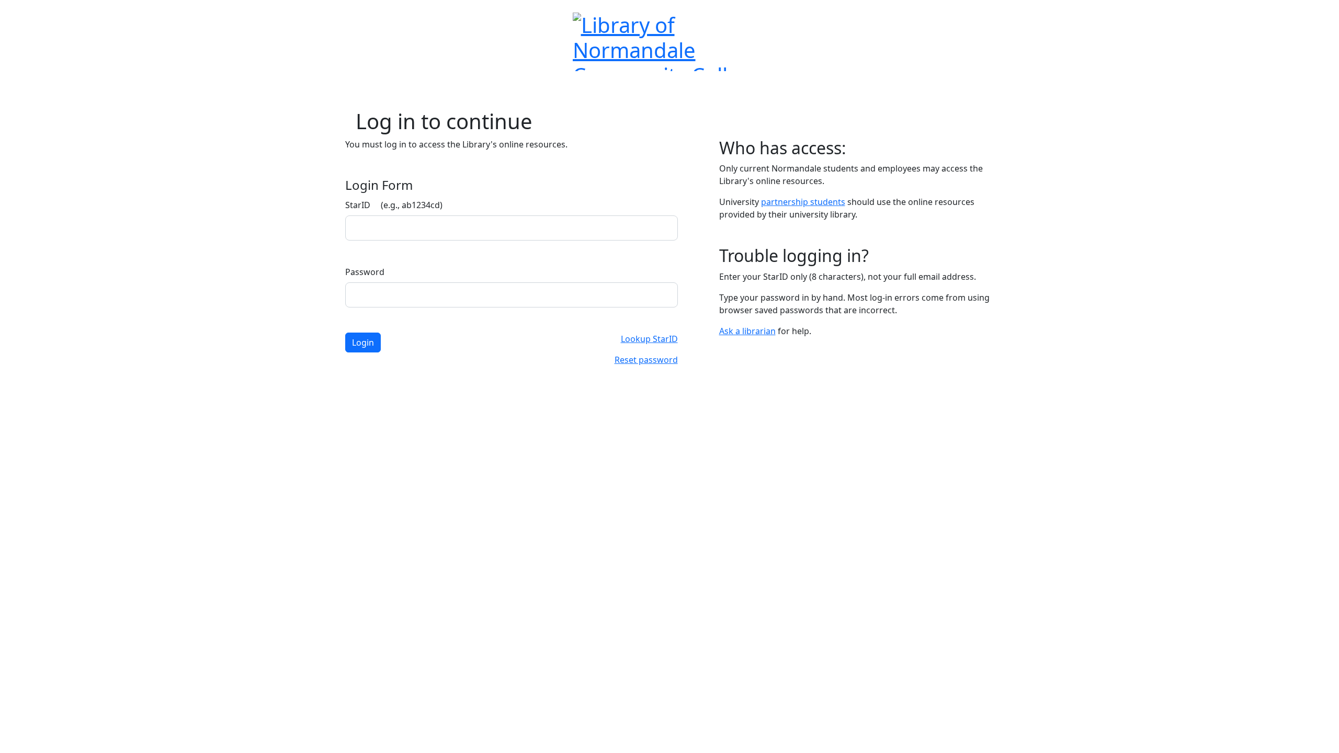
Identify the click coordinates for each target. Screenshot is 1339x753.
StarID (393, 205)
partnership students (803, 202)
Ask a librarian (747, 331)
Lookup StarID (649, 339)
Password (364, 272)
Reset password (646, 360)
